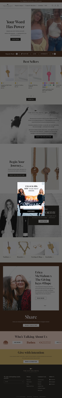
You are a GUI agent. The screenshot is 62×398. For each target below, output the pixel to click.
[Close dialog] (43, 184)
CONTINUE (31, 211)
